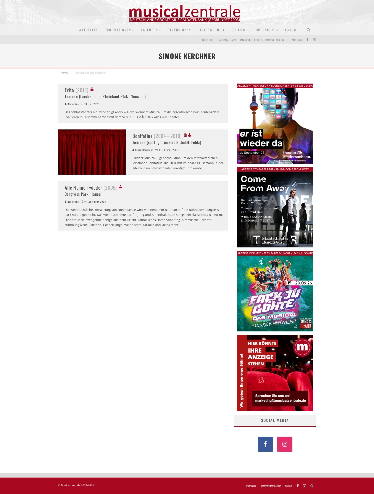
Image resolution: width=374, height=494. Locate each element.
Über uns (208, 40)
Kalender (149, 29)
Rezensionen (179, 29)
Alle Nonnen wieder (91, 187)
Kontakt (297, 40)
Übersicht (265, 29)
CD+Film (239, 29)
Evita (77, 89)
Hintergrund (210, 29)
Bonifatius (157, 135)
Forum (291, 29)
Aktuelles (88, 29)
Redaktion (73, 104)
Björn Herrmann (143, 150)
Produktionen (118, 29)
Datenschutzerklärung (271, 485)
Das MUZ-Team (227, 40)
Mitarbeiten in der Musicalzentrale (263, 40)
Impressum (251, 485)
